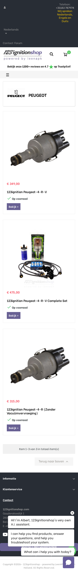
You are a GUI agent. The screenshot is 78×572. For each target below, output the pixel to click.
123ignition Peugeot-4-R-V (27, 192)
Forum (18, 43)
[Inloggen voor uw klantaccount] (5, 7)
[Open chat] (68, 562)
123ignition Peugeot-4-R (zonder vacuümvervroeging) (31, 411)
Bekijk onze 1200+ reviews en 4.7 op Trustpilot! (39, 66)
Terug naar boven (54, 461)
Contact (8, 43)
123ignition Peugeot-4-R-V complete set (37, 300)
